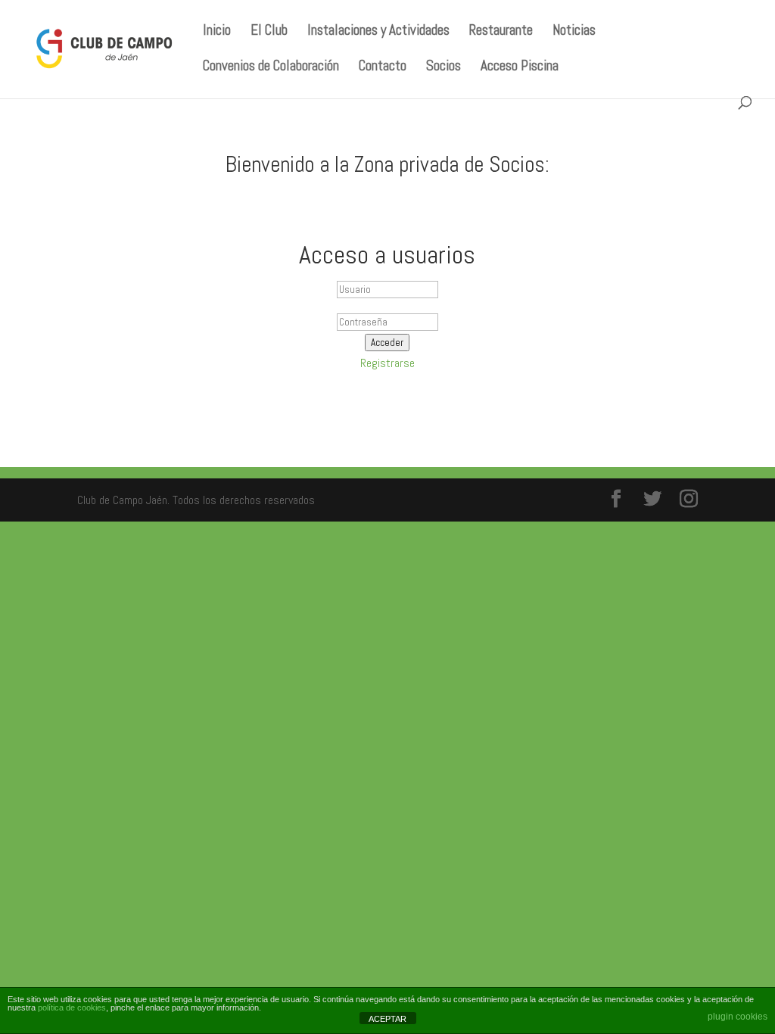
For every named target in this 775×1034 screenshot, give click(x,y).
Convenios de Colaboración (271, 68)
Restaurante (501, 32)
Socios (443, 68)
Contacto (382, 68)
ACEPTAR (387, 1018)
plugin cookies (737, 1016)
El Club (269, 32)
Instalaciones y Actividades (378, 32)
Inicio (217, 32)
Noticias (574, 32)
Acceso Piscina (520, 68)
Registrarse (387, 363)
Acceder (387, 342)
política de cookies (72, 1007)
